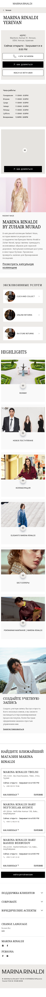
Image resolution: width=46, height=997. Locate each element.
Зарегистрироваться (13, 729)
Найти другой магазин (23, 875)
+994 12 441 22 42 (12, 857)
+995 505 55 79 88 (12, 786)
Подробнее (38, 794)
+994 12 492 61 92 (12, 821)
